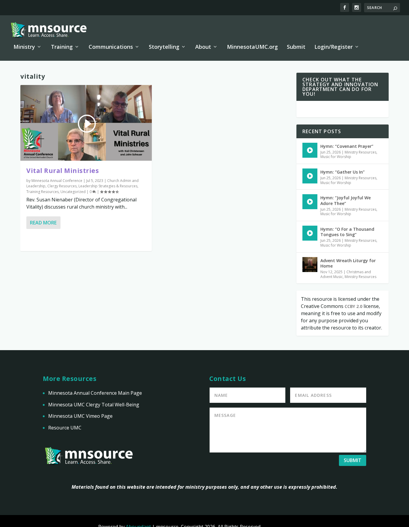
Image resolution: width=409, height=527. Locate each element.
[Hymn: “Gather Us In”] (309, 175)
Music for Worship (335, 156)
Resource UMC (64, 427)
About (203, 47)
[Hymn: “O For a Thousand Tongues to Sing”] (309, 233)
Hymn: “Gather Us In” (342, 172)
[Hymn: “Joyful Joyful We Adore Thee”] (309, 201)
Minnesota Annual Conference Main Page (95, 393)
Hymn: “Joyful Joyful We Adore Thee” (345, 200)
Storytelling (164, 47)
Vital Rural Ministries (62, 170)
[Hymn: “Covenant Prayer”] (309, 150)
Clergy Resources (62, 186)
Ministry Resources (360, 152)
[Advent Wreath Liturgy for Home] (309, 264)
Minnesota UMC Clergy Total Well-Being (93, 404)
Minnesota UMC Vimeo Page (80, 416)
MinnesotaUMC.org (252, 47)
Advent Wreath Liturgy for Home (348, 263)
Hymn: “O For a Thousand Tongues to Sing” (347, 231)
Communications (111, 47)
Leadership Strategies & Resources (107, 186)
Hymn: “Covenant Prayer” (346, 146)
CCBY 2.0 (353, 306)
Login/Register (333, 47)
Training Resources (42, 191)
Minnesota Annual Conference (56, 180)
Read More (43, 222)
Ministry (24, 47)
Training (62, 47)
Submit (296, 47)
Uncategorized (73, 191)
